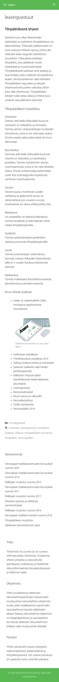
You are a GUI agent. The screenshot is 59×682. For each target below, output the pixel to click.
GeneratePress (30, 677)
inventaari (14, 428)
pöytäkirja (43, 428)
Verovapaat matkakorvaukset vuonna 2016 (28, 515)
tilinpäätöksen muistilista (38, 433)
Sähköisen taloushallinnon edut (22, 525)
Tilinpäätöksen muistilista (19, 520)
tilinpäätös (11, 438)
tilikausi (19, 433)
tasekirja (9, 433)
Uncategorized (17, 423)
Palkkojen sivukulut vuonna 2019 (23, 482)
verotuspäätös (25, 438)
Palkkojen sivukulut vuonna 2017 (23, 496)
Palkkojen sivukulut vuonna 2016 (23, 510)
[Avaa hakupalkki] (54, 5)
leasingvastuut (29, 428)
